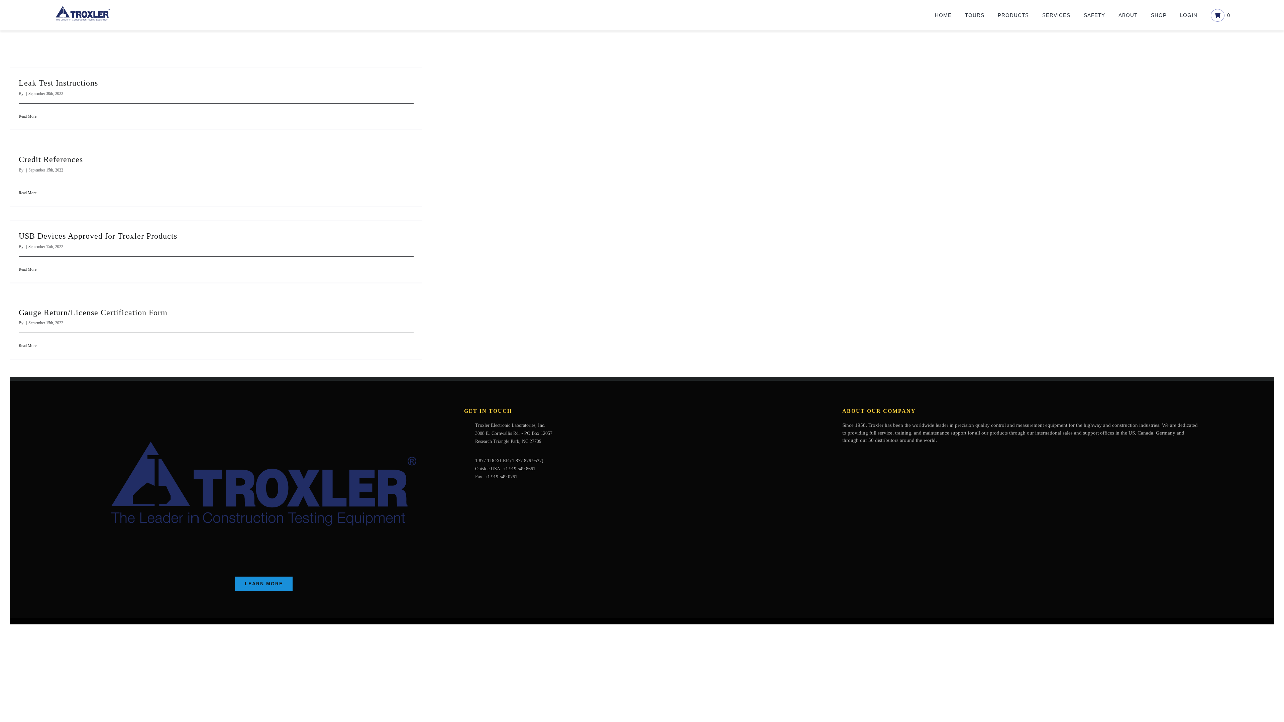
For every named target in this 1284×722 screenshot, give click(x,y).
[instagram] (876, 453)
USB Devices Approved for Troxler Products (98, 236)
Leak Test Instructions (58, 83)
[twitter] (855, 453)
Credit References (51, 159)
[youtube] (866, 453)
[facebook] (844, 453)
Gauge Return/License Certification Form (93, 312)
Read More (27, 116)
